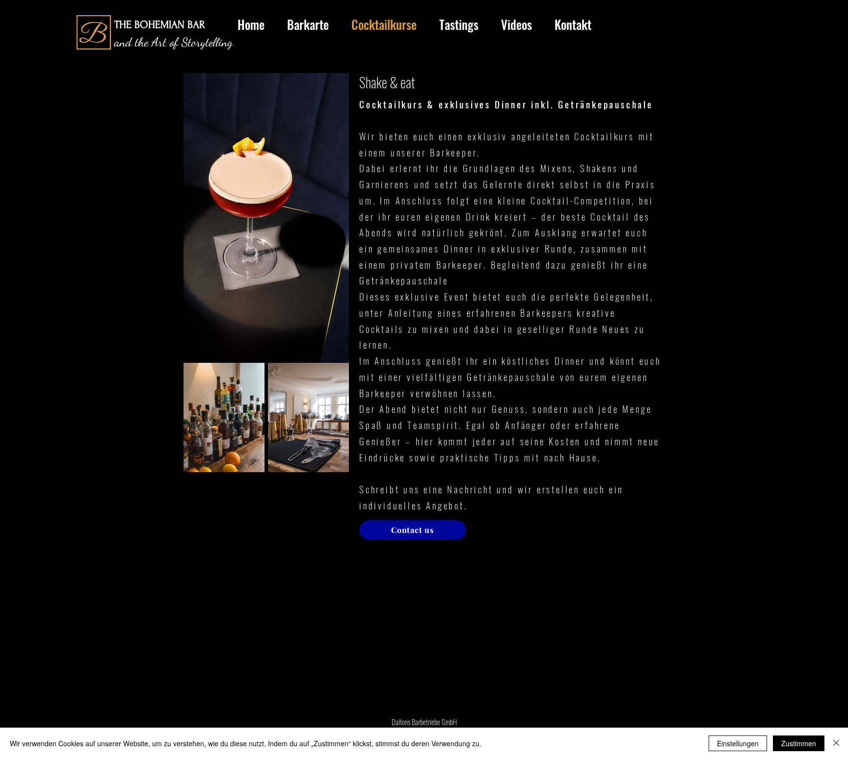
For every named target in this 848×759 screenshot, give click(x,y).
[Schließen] (836, 743)
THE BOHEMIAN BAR (159, 24)
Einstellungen (738, 743)
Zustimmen (798, 743)
